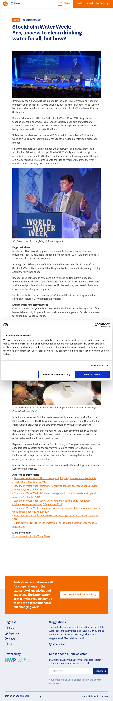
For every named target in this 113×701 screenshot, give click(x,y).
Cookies (104, 696)
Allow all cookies (92, 374)
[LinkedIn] (38, 696)
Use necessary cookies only (56, 374)
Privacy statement (89, 696)
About (12, 628)
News (17, 3)
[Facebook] (33, 696)
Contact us (59, 645)
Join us (12, 644)
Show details (97, 365)
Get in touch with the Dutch (91, 3)
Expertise (14, 634)
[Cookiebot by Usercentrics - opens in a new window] (97, 325)
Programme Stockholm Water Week (31, 536)
